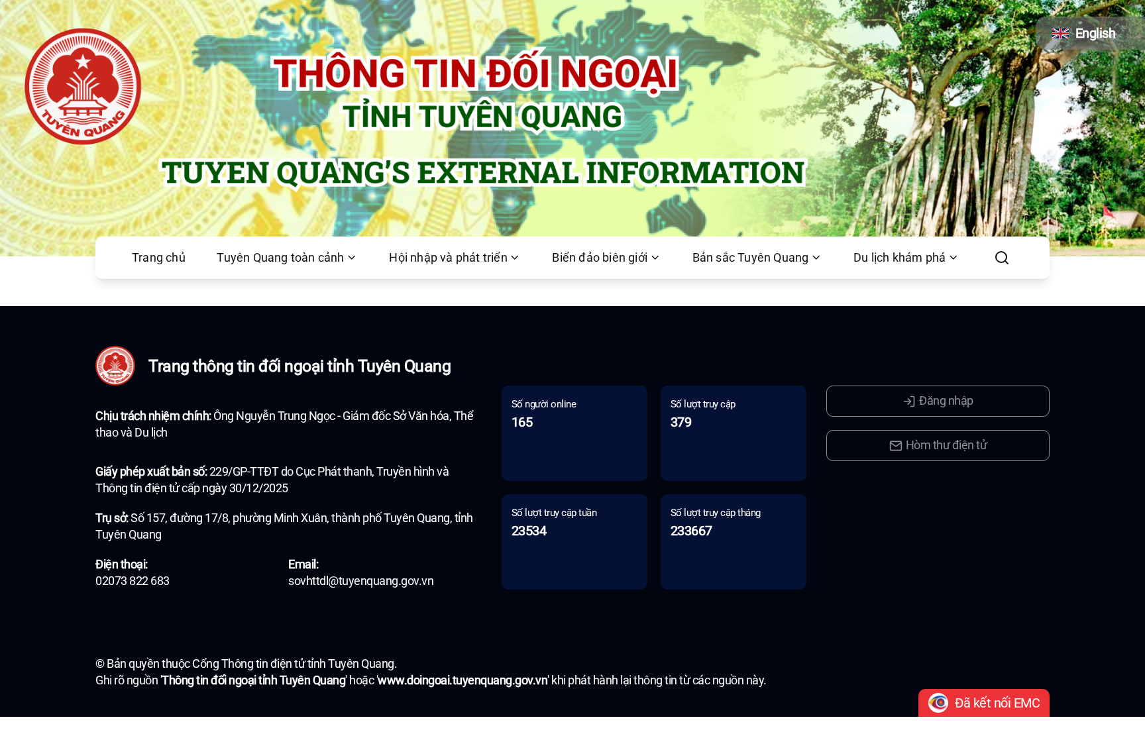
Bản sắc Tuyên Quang (750, 257)
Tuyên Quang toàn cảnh (280, 257)
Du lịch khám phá (899, 257)
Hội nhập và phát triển (448, 257)
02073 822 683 (132, 581)
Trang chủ (159, 257)
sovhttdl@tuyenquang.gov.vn (360, 581)
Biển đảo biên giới (599, 257)
